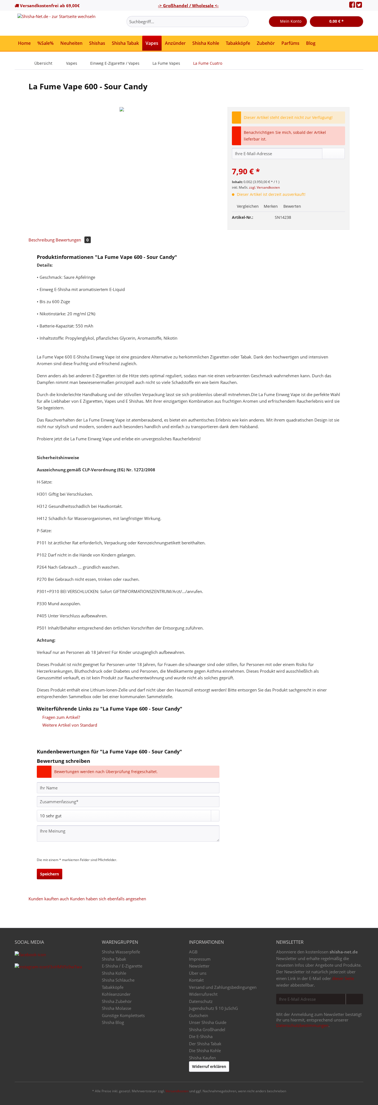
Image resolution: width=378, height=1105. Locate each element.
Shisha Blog (113, 1022)
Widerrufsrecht (203, 994)
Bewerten (291, 206)
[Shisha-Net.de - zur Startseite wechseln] (56, 23)
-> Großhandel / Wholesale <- (188, 5)
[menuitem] (187, 24)
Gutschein (198, 1015)
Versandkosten (176, 1091)
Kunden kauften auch (49, 898)
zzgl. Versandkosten (264, 187)
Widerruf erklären (209, 1066)
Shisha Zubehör (117, 1001)
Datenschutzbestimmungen (302, 1025)
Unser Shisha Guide (207, 1022)
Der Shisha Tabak (205, 1043)
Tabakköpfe (112, 987)
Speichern (49, 874)
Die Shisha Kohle (205, 1050)
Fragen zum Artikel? (60, 717)
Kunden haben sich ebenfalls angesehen (108, 898)
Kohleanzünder (116, 994)
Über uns (197, 973)
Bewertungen (72, 240)
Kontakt (196, 980)
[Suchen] (243, 21)
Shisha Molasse (116, 1008)
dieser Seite (343, 978)
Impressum (200, 959)
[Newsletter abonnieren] (354, 999)
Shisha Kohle (114, 973)
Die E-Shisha (201, 1036)
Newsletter (199, 966)
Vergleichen (247, 206)
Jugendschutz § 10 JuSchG (213, 1008)
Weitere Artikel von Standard (69, 725)
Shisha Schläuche (118, 980)
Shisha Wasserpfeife (121, 952)
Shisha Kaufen (202, 1057)
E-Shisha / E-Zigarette (122, 966)
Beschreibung (42, 240)
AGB (193, 952)
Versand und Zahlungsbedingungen (223, 987)
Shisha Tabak (114, 959)
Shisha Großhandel (207, 1029)
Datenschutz (201, 1001)
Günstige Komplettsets (123, 1015)
